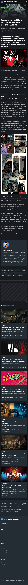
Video (2, 540)
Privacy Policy (4, 550)
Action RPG (17, 270)
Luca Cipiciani (4, 28)
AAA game (4, 270)
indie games (4, 506)
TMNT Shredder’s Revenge (15, 79)
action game (10, 270)
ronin (25, 272)
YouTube (3, 568)
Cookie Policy (4, 552)
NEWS (2, 532)
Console (3, 503)
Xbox (16, 511)
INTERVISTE (3, 536)
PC (20, 506)
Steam (10, 509)
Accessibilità (3, 554)
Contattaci (3, 548)
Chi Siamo (3, 546)
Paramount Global (17, 272)
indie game (22, 503)
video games (5, 511)
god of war (24, 270)
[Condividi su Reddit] (8, 31)
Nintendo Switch (16, 506)
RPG (3, 275)
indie (16, 503)
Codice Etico (3, 556)
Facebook (3, 564)
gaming (12, 503)
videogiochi (12, 511)
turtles (14, 275)
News (11, 272)
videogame (20, 275)
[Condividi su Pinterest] (11, 31)
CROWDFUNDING (5, 538)
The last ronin (8, 275)
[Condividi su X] (2, 31)
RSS (2, 574)
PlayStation (4, 509)
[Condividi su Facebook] (5, 31)
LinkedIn (3, 572)
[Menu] (26, 2)
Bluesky (2, 570)
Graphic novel (4, 272)
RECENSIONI (3, 534)
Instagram (3, 566)
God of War (17, 200)
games (8, 503)
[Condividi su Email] (14, 31)
